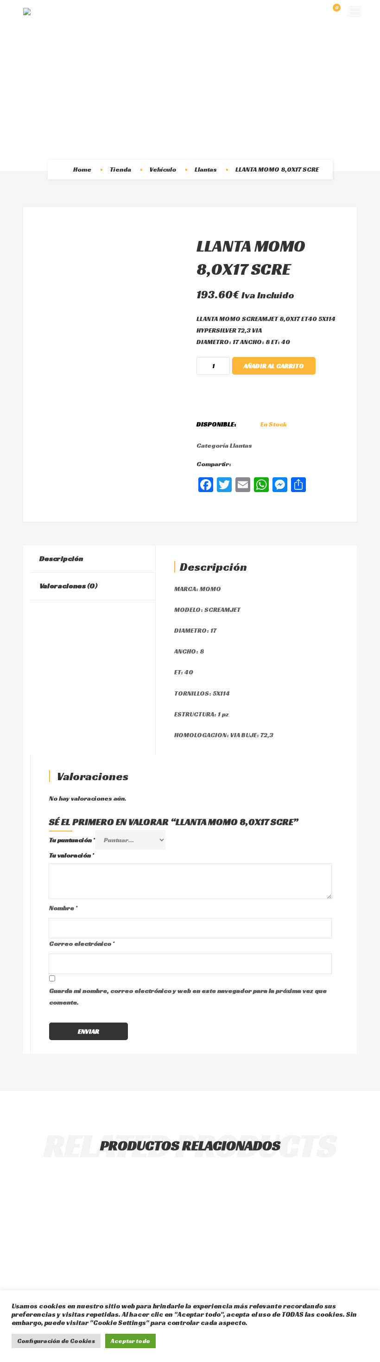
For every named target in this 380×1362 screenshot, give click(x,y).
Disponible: (216, 424)
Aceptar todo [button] (130, 1341)
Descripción (61, 558)
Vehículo (163, 169)
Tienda (120, 169)
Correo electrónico (81, 943)
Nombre (63, 908)
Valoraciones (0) (68, 586)
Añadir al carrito (274, 366)
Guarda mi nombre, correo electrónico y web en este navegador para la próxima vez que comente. (188, 996)
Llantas (206, 169)
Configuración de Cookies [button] (56, 1341)
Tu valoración (71, 855)
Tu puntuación (72, 840)
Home (82, 169)
